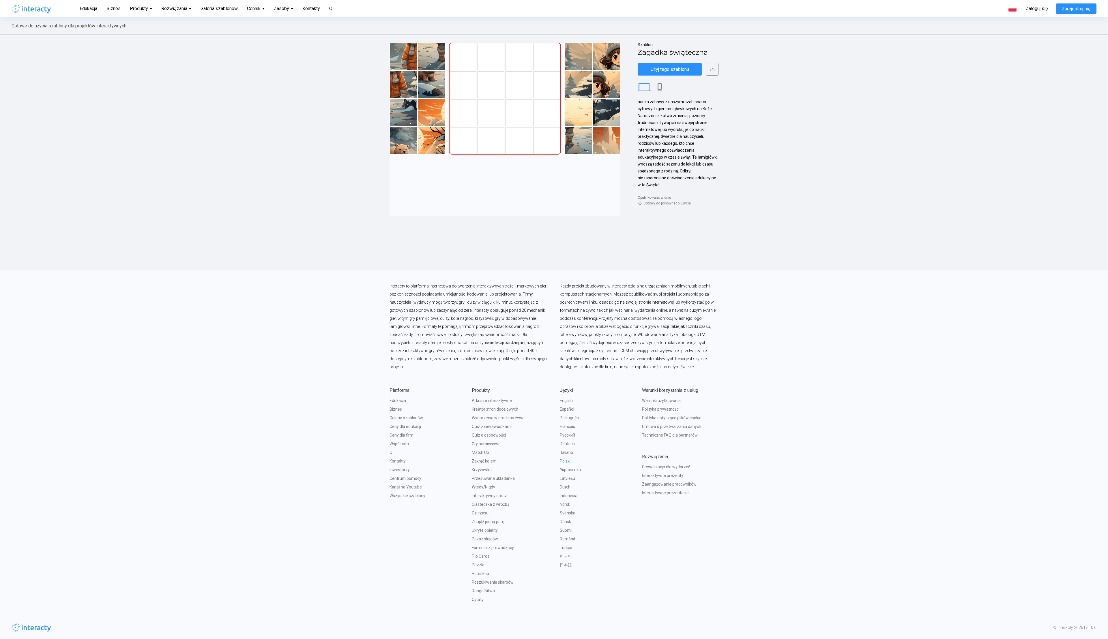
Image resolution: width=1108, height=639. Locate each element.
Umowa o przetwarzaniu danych (671, 426)
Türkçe (566, 547)
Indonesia (568, 495)
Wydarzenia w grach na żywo (498, 418)
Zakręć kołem (484, 461)
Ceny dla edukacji (405, 426)
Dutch (565, 487)
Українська (570, 469)
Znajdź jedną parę (488, 521)
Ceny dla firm (401, 435)
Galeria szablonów (219, 8)
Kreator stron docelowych (495, 409)
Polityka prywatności (661, 409)
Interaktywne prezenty (662, 475)
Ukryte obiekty (485, 530)
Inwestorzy (400, 469)
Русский (567, 435)
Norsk (565, 504)
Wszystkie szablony (407, 495)
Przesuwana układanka (493, 478)
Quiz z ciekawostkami (492, 426)
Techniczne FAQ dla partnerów (670, 435)
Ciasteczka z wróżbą (491, 504)
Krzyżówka (482, 469)
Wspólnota (399, 443)
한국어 (566, 556)
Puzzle (478, 565)
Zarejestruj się (1076, 9)
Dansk (565, 521)
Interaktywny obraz (489, 495)
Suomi (566, 530)
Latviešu (567, 478)
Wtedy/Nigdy (483, 487)
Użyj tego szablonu (670, 69)
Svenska (567, 513)
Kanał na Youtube (406, 487)
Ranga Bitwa (483, 591)
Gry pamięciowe (486, 443)
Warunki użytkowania (661, 400)
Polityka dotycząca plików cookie (671, 418)
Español (567, 409)
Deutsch (567, 443)
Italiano (566, 452)
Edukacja (88, 8)
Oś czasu (480, 513)
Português (569, 418)
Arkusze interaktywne (492, 400)
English (566, 400)
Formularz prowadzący (493, 547)
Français (567, 426)
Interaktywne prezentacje (665, 492)
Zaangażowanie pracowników (669, 484)
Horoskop (480, 573)
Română (567, 539)
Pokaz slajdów (485, 539)
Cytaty (478, 599)
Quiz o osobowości (489, 435)
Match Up (480, 452)
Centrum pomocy (405, 478)
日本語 (566, 565)
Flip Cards (480, 556)
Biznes (113, 8)
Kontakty (311, 8)
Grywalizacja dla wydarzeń (666, 467)
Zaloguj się (1037, 8)
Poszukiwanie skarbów (493, 582)
